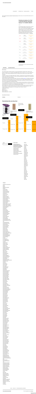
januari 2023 (25, 172)
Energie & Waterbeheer (5, 253)
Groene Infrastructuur (5, 301)
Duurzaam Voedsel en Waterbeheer (7, 205)
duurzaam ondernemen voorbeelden (17, 153)
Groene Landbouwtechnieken (6, 308)
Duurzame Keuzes (5, 215)
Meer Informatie (31, 35)
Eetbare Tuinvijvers (5, 251)
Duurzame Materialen (5, 218)
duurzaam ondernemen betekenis (17, 151)
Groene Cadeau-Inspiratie (6, 278)
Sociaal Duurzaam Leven (6, 374)
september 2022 (26, 176)
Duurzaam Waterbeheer (5, 206)
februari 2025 (25, 150)
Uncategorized (4, 376)
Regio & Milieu (4, 372)
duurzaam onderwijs (15, 152)
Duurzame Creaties (5, 209)
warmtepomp (4, 378)
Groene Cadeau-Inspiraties (6, 279)
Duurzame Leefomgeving (6, 216)
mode (3, 361)
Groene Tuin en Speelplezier (6, 332)
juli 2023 (25, 166)
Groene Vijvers (4, 344)
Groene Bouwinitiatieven (6, 271)
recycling (4, 371)
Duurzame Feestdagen (5, 210)
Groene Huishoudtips (5, 300)
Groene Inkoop (4, 302)
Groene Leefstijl (5, 312)
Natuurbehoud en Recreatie (6, 362)
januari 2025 (25, 151)
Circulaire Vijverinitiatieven (6, 191)
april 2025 (25, 148)
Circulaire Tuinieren (5, 189)
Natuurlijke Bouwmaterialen (6, 363)
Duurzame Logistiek (5, 217)
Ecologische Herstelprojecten (6, 247)
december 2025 (26, 145)
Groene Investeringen (5, 307)
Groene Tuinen (4, 333)
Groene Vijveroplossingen (6, 341)
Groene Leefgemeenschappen (6, 310)
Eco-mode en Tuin (5, 238)
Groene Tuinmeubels (5, 337)
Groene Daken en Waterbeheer (6, 285)
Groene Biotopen (5, 269)
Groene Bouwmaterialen (6, 272)
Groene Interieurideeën (5, 305)
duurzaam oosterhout (16, 148)
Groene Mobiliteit (5, 316)
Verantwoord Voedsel (5, 377)
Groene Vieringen (5, 338)
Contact (32, 11)
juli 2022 (25, 177)
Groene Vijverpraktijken (5, 342)
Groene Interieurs (5, 306)
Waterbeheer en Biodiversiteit (6, 379)
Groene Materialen (5, 315)
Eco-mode (4, 237)
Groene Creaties (5, 282)
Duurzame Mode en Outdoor (6, 223)
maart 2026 (25, 144)
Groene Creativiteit (5, 283)
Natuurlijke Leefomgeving (6, 365)
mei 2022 (25, 178)
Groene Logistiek (5, 314)
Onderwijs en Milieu (5, 370)
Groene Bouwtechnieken (6, 276)
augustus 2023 (26, 165)
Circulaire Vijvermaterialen (6, 192)
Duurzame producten (26, 11)
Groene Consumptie (5, 281)
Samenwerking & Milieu (5, 373)
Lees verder (31, 33)
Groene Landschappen (5, 309)
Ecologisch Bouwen (5, 242)
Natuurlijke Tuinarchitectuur (6, 366)
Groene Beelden (5, 268)
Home (3, 15)
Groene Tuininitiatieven (5, 336)
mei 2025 (25, 147)
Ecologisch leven (20, 11)
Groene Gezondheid (5, 299)
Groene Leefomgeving (5, 311)
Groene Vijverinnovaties (5, 340)
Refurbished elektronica (15, 15)
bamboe (4, 185)
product (25, 78)
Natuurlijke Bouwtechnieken (6, 364)
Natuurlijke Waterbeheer (6, 368)
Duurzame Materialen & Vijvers (6, 219)
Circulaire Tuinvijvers (5, 190)
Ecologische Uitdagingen (6, 248)
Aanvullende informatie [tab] (11, 67)
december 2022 (26, 173)
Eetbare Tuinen (4, 250)
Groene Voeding (5, 345)
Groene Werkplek (5, 348)
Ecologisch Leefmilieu (5, 244)
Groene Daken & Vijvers (5, 284)
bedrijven (4, 186)
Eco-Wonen (4, 241)
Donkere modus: (33, 393)
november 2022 (26, 174)
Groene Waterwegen (5, 346)
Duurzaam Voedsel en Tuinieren (6, 204)
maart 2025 (25, 149)
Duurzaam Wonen (5, 207)
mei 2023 (25, 168)
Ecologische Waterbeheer (6, 249)
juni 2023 (25, 167)
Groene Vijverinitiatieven (6, 339)
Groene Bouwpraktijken (5, 275)
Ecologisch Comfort (5, 243)
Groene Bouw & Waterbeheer (6, 270)
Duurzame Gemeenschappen (6, 211)
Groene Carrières (5, 280)
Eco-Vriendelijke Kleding (6, 239)
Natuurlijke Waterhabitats (6, 369)
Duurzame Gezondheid (5, 214)
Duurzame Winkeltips (5, 236)
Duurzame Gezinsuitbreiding (6, 213)
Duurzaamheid (15, 11)
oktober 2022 (25, 175)
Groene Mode (4, 317)
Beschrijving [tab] (4, 67)
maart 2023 (25, 170)
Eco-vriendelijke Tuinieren (6, 240)
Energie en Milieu (5, 254)
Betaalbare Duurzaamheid (6, 187)
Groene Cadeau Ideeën (5, 277)
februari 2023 (25, 171)
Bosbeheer (4, 188)
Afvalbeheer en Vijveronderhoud (6, 184)
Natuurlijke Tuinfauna (5, 367)
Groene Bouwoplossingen (6, 274)
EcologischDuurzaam (7, 2)
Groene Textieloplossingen (6, 330)
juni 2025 (25, 146)
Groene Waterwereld (5, 347)
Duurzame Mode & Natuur (6, 222)
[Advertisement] (23, 6)
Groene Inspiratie (5, 304)
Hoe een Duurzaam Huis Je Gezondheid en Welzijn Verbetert (17, 144)
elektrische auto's (5, 252)
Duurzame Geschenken (5, 212)
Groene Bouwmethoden (5, 273)
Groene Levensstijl (5, 313)
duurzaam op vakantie (16, 150)
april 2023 (25, 169)
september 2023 (26, 164)
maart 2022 (25, 179)
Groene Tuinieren (5, 335)
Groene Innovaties (5, 303)
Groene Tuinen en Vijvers (6, 334)
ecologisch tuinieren (5, 246)
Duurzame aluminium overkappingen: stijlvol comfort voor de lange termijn (17, 146)
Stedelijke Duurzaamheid (6, 375)
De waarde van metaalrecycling (17, 147)
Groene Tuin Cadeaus (5, 331)
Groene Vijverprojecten (5, 343)
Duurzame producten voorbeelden (8, 15)
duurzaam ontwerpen (16, 149)
